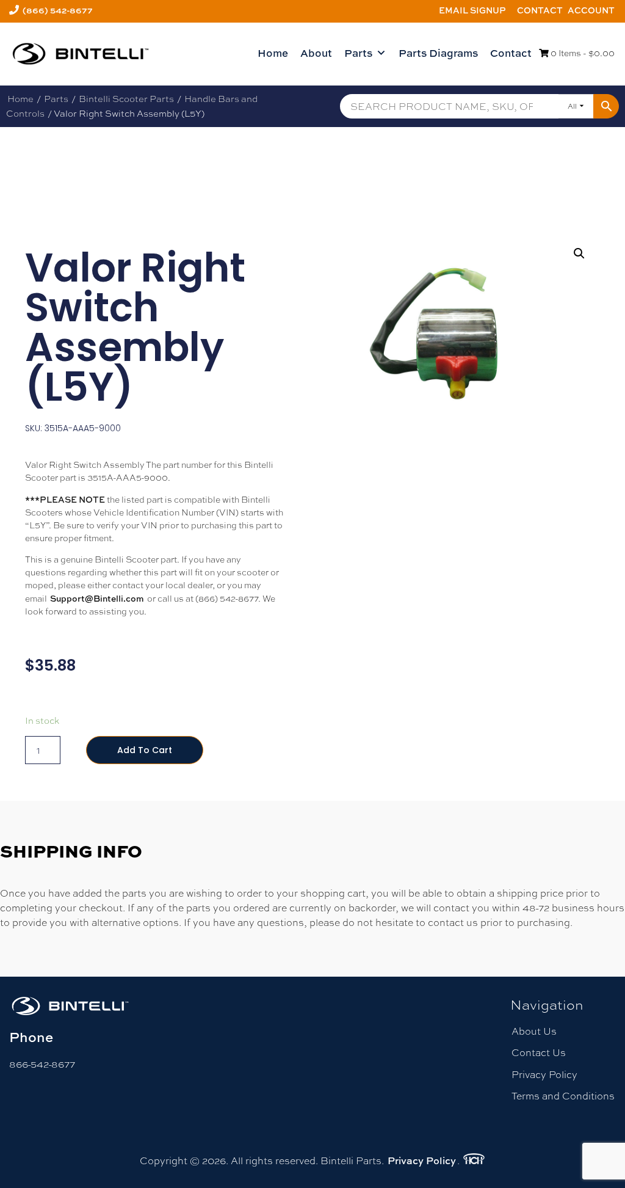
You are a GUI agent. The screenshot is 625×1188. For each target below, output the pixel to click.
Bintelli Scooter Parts (126, 98)
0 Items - (582, 53)
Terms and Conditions (563, 1096)
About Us (534, 1031)
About (316, 53)
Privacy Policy (544, 1074)
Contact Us (538, 1052)
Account (591, 10)
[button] (579, 253)
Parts (358, 53)
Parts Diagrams (438, 53)
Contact (540, 10)
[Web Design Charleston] (474, 1160)
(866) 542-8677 (58, 10)
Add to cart (144, 750)
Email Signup (472, 10)
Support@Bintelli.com (97, 598)
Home (273, 53)
